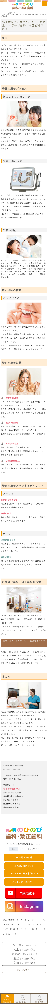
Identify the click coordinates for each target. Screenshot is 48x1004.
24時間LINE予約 (24, 857)
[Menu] (44, 3)
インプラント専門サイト (24, 882)
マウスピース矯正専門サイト (24, 873)
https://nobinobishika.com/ (14, 769)
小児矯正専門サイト (24, 866)
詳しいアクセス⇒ (24, 970)
